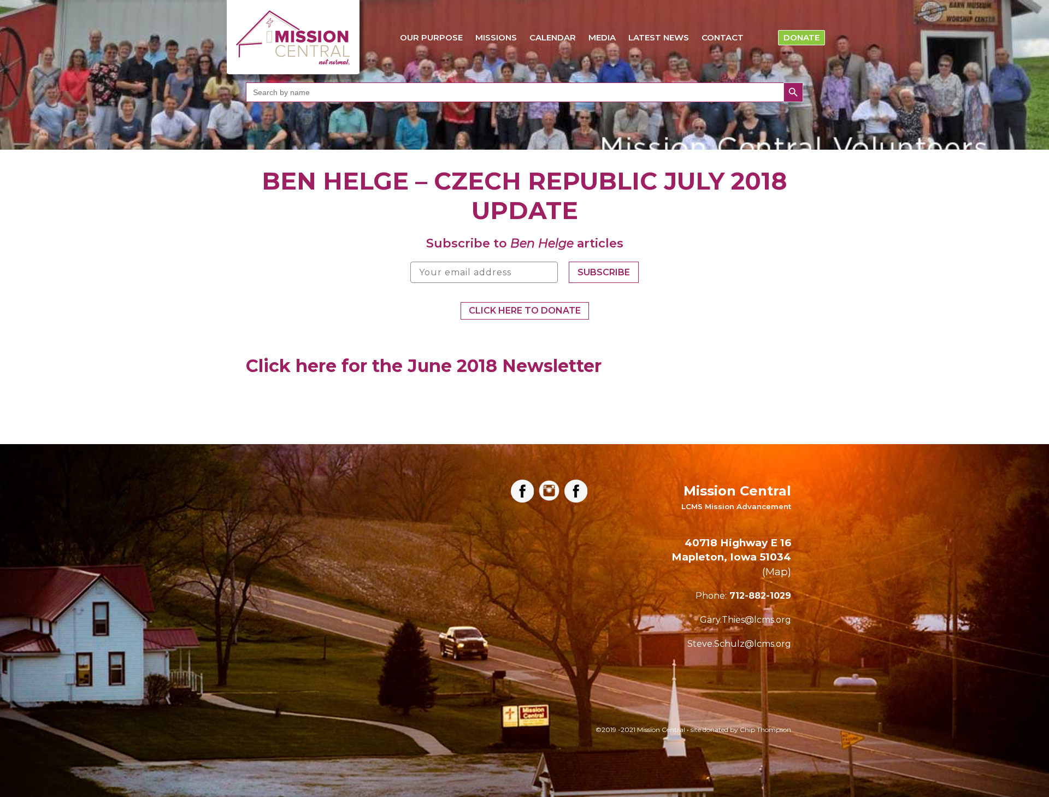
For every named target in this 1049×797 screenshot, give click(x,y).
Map (776, 571)
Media (602, 37)
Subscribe (603, 272)
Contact (723, 37)
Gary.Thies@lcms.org (745, 620)
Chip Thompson (765, 729)
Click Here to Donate (525, 310)
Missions (496, 37)
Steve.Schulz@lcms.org (739, 644)
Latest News (658, 37)
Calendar (552, 37)
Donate (801, 37)
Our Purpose (431, 37)
